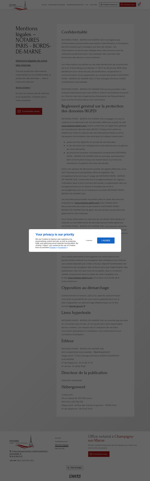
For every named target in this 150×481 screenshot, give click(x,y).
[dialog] (75, 240)
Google (53, 247)
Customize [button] (89, 240)
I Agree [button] (105, 240)
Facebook (62, 247)
